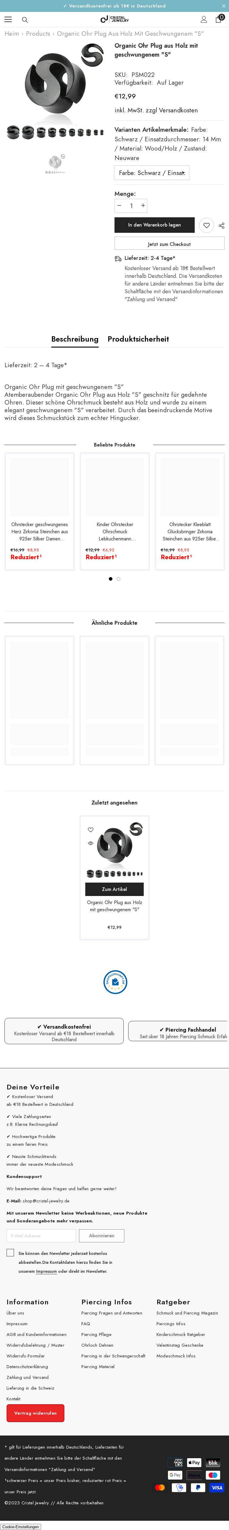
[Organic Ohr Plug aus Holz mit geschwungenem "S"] (114, 850)
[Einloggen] (204, 19)
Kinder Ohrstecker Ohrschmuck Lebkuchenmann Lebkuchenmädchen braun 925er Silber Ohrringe (114, 531)
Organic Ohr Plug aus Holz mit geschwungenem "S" (114, 906)
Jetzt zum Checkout (169, 244)
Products (38, 34)
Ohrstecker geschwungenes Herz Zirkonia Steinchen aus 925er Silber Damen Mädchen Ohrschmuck (39, 531)
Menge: (125, 194)
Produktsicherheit (138, 339)
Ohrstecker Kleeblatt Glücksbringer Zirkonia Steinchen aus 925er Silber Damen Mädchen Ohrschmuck (190, 531)
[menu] (8, 19)
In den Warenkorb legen (154, 224)
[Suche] (25, 20)
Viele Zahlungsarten (31, 1116)
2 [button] (118, 579)
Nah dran (224, 6)
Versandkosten (177, 110)
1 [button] (110, 579)
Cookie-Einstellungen (20, 1527)
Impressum (46, 1271)
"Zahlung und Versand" (72, 1469)
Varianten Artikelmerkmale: (167, 143)
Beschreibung (75, 339)
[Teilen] (219, 225)
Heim (11, 34)
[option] (55, 91)
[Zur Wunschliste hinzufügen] (206, 225)
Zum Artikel (114, 889)
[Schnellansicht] (90, 843)
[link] (39, 734)
